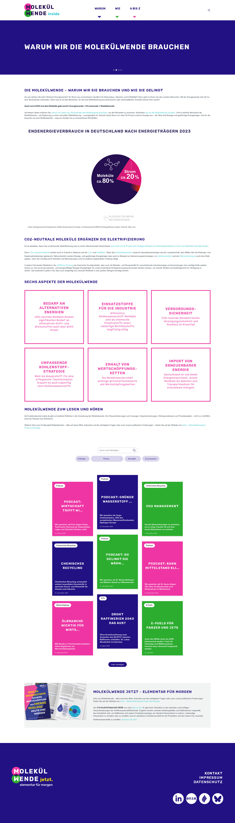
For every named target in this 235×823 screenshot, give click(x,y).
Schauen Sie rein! (129, 719)
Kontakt (214, 773)
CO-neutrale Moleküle (40, 252)
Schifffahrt (100, 252)
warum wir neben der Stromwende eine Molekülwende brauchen (79, 112)
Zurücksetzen (151, 459)
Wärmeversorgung (188, 256)
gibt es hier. (137, 707)
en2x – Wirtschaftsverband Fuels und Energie (140, 701)
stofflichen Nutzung (65, 265)
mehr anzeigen (117, 664)
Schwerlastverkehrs (123, 252)
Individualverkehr (164, 256)
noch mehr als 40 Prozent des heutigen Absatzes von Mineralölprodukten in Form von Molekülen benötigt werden (159, 246)
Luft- (90, 252)
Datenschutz (208, 782)
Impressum (210, 778)
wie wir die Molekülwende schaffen (160, 112)
